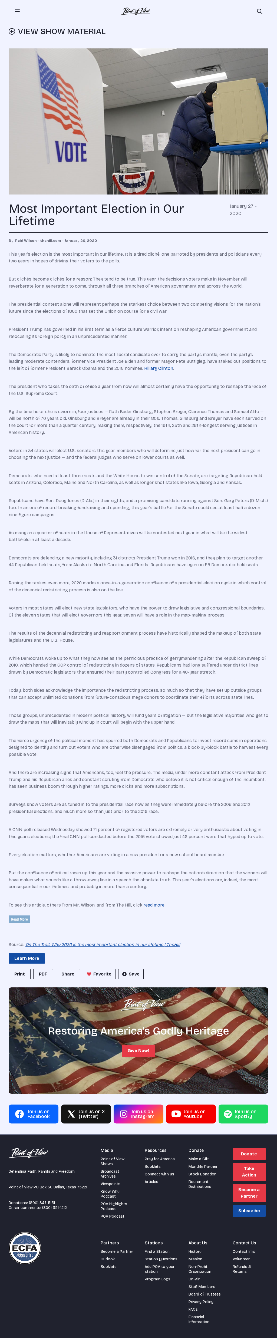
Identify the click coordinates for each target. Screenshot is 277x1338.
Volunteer (241, 1259)
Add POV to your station (159, 1269)
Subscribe (249, 1210)
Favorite (102, 974)
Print (19, 974)
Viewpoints (110, 1184)
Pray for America (160, 1159)
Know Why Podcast (110, 1194)
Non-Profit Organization (200, 1269)
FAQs (193, 1309)
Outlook (108, 1259)
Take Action (249, 1172)
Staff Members (202, 1286)
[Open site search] (259, 11)
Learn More (26, 958)
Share (67, 974)
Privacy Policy (201, 1302)
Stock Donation (202, 1174)
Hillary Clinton (158, 368)
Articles (151, 1181)
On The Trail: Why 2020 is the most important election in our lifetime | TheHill (102, 944)
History (195, 1251)
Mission (195, 1259)
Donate (249, 1153)
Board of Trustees (205, 1294)
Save (134, 974)
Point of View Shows (112, 1161)
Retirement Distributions (200, 1184)
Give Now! (138, 1050)
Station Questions (161, 1259)
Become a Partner (249, 1193)
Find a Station (157, 1251)
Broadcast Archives (110, 1174)
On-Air (194, 1279)
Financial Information (199, 1319)
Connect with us (159, 1174)
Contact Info (244, 1251)
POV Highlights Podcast (114, 1206)
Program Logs (157, 1279)
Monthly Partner (203, 1166)
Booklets (153, 1166)
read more (153, 905)
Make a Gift (199, 1159)
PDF (43, 974)
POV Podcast (112, 1216)
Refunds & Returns (242, 1269)
